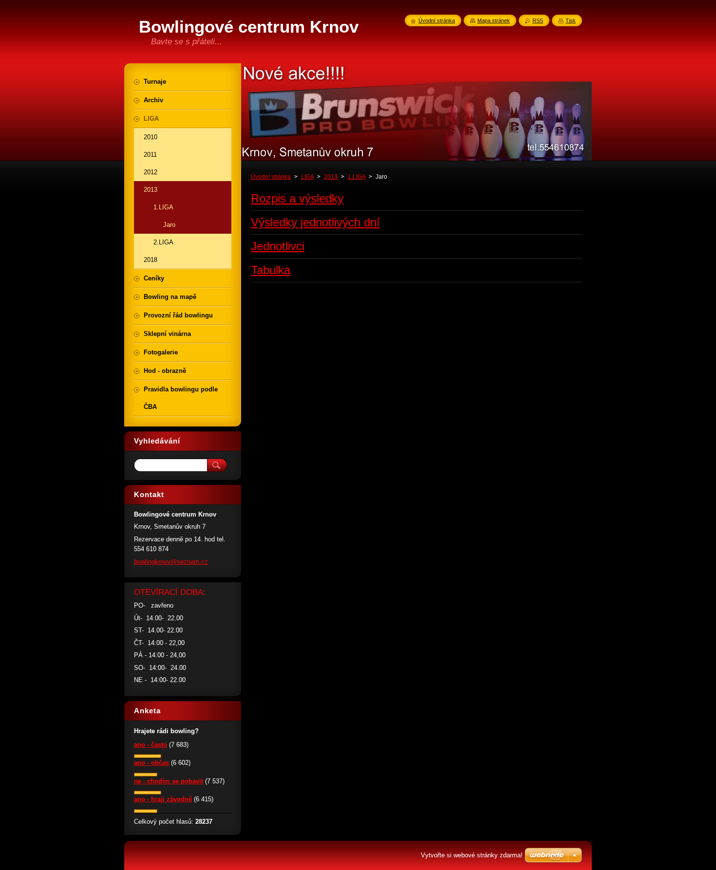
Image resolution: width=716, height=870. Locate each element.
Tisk (570, 20)
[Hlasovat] (147, 755)
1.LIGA (356, 177)
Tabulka (270, 270)
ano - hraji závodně (163, 799)
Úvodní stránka (271, 177)
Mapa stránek (493, 20)
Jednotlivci (277, 246)
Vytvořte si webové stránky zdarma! (472, 855)
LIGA (307, 177)
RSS (537, 20)
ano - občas (151, 762)
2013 (331, 177)
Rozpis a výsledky (297, 198)
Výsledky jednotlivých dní (315, 222)
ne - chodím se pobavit (168, 781)
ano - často (150, 744)
